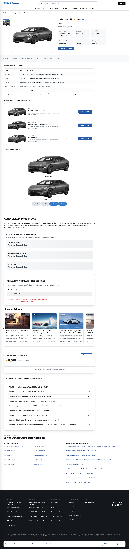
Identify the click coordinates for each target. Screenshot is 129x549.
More (91, 8)
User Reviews (48, 58)
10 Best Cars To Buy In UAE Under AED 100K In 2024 (79, 482)
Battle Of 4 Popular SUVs (36, 507)
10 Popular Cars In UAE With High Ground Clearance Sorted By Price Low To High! (88, 460)
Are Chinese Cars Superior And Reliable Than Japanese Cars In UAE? (85, 487)
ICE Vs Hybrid (54, 503)
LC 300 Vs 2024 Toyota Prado (37, 512)
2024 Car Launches (56, 516)
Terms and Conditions (75, 515)
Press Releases (89, 503)
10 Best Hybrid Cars (12, 525)
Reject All (119, 544)
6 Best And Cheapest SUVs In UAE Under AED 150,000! (80, 478)
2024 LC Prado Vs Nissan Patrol (38, 521)
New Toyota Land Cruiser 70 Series (13, 446)
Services (65, 8)
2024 (53, 204)
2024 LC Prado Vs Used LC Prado (38, 516)
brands (12, 12)
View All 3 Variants (66, 48)
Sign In (121, 3)
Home (4, 12)
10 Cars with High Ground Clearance (14, 503)
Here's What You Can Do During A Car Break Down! (80, 473)
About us (71, 503)
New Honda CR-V (39, 460)
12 (24, 12)
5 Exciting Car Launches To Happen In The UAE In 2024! (81, 455)
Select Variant (12, 290)
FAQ (57, 58)
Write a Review (86, 355)
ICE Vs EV (53, 507)
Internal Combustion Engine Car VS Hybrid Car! (79, 464)
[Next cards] (95, 328)
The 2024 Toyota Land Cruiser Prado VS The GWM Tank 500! (82, 450)
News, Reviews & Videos (79, 8)
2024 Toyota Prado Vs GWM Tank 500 (37, 503)
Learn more (42, 544)
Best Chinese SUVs (56, 521)
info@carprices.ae (117, 502)
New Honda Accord (9, 460)
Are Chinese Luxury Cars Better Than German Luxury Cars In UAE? (84, 469)
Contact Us (72, 507)
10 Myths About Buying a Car (15, 516)
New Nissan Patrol (39, 464)
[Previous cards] (3, 328)
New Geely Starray (9, 464)
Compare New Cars (54, 8)
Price (37, 58)
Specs (15, 58)
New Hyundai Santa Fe (40, 450)
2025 (36, 204)
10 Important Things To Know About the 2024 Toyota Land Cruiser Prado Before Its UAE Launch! (92, 446)
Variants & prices (26, 58)
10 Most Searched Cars (13, 507)
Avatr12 (5, 58)
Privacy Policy (72, 511)
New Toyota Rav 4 (39, 446)
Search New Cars (39, 8)
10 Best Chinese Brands (13, 512)
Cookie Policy (72, 519)
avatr (18, 12)
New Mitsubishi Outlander (41, 455)
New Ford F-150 (8, 455)
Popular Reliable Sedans (58, 512)
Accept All (107, 544)
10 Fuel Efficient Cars (12, 521)
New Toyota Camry (9, 450)
